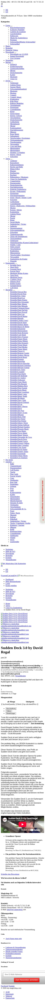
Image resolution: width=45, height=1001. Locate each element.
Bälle (12, 464)
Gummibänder (15, 109)
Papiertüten (14, 484)
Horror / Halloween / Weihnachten (22, 206)
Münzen (13, 132)
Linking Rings (15, 85)
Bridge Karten (15, 284)
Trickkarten (14, 505)
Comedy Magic (15, 97)
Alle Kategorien (20, 564)
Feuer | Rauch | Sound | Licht (20, 198)
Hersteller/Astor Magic (18, 382)
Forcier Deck (15, 271)
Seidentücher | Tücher (18, 224)
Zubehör (9, 462)
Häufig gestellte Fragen (14, 952)
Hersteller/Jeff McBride (18, 376)
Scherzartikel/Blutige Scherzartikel (22, 42)
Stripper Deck (15, 282)
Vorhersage (14, 83)
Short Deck (14, 267)
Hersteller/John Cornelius (19, 445)
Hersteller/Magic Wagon (19, 435)
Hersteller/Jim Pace (17, 411)
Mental (12, 71)
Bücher (8, 62)
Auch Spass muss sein (14, 939)
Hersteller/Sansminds (18, 454)
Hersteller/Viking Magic (19, 456)
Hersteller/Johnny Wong (19, 423)
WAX (12, 540)
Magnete (13, 515)
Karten (12, 75)
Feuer (12, 511)
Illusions (13, 93)
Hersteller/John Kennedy (19, 343)
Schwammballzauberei (18, 89)
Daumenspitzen (15, 468)
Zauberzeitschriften (17, 69)
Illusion (13, 208)
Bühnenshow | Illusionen (19, 177)
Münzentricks (15, 253)
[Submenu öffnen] (11, 26)
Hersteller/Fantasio (17, 359)
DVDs (8, 81)
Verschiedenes (15, 118)
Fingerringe (14, 107)
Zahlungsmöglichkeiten (14, 949)
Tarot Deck (14, 275)
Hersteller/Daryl (16, 409)
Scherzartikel (15, 44)
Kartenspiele (10, 263)
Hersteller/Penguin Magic (19, 429)
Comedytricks (15, 181)
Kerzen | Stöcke (16, 210)
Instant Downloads (17, 56)
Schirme (13, 486)
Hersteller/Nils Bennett (18, 384)
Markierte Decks (16, 277)
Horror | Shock (15, 155)
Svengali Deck (15, 269)
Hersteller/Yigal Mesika (18, 347)
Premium (13, 40)
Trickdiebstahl (15, 105)
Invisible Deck (15, 265)
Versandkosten (11, 560)
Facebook (4, 986)
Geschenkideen (15, 34)
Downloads (10, 52)
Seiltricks (13, 226)
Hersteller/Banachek (17, 361)
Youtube (11, 986)
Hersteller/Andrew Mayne (19, 355)
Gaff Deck (14, 288)
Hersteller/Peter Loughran (19, 392)
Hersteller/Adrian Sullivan (19, 425)
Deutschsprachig (16, 73)
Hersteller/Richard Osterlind (20, 366)
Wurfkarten (14, 480)
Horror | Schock (16, 116)
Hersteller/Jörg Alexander (19, 302)
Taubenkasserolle (16, 234)
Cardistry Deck (15, 279)
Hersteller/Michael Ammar (19, 368)
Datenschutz (10, 998)
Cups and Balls (15, 146)
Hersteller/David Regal (18, 357)
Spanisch (13, 64)
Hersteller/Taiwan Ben (18, 292)
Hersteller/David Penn (18, 294)
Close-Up (13, 79)
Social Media (15, 222)
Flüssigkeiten (15, 497)
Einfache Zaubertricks (18, 189)
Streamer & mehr (16, 503)
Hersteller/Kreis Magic (18, 390)
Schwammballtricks (17, 230)
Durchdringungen (16, 130)
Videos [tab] (8, 711)
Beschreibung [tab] (11, 708)
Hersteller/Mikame (17, 415)
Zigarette (13, 261)
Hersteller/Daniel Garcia (19, 441)
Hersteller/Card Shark (18, 335)
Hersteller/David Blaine (18, 316)
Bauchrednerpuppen (17, 28)
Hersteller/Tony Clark (18, 400)
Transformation (15, 142)
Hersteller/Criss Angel (18, 447)
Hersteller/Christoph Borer (19, 308)
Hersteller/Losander (17, 372)
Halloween (14, 36)
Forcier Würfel (15, 476)
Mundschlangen (16, 501)
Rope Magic (14, 134)
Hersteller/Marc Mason (18, 304)
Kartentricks (14, 212)
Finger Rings (15, 114)
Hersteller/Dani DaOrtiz (19, 310)
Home (8, 604)
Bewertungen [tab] (10, 713)
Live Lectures (15, 58)
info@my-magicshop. (15, 910)
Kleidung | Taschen (17, 525)
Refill (12, 529)
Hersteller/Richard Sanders (20, 427)
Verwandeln (14, 144)
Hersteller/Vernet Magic (18, 345)
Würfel (12, 538)
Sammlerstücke (15, 286)
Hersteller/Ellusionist (17, 329)
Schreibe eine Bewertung (10, 874)
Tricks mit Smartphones (18, 236)
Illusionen (13, 77)
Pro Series (9, 460)
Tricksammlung (15, 239)
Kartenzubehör (15, 493)
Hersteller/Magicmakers (18, 331)
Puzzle (12, 218)
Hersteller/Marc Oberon (18, 406)
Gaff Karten (14, 470)
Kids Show (14, 101)
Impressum (10, 994)
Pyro (12, 488)
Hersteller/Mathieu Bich (19, 386)
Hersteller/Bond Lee (17, 298)
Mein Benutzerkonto (13, 581)
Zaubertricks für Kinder (18, 259)
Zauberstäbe (14, 542)
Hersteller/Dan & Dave (18, 439)
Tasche (12, 472)
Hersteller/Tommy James (19, 452)
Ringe (12, 112)
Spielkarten (14, 536)
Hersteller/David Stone (18, 323)
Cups (12, 478)
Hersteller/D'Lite (16, 404)
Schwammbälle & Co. (18, 509)
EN (7, 12)
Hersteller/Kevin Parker (18, 449)
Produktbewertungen (13, 954)
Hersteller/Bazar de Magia (19, 327)
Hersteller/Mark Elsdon (18, 300)
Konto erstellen (11, 586)
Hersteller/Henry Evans (18, 413)
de (2, 6)
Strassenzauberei (16, 228)
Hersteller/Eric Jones (17, 370)
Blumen (13, 171)
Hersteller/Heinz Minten (19, 341)
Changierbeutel (15, 466)
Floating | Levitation (17, 153)
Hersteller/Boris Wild (18, 417)
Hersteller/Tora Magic (18, 431)
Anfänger (13, 161)
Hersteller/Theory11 (17, 351)
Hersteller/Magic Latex (18, 394)
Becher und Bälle (16, 167)
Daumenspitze (15, 183)
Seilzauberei (14, 136)
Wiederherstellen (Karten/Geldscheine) (24, 243)
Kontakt (8, 558)
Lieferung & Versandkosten (16, 947)
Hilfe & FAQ (10, 551)
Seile (12, 490)
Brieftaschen (14, 173)
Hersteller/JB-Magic (17, 398)
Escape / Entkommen (18, 191)
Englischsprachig (16, 66)
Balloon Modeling (16, 103)
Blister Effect (15, 169)
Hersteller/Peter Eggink (18, 388)
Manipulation (15, 148)
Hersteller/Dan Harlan (18, 421)
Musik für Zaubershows (19, 38)
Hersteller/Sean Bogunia (19, 333)
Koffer (12, 495)
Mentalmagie (15, 124)
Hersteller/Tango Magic (18, 349)
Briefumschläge (16, 531)
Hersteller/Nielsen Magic (19, 325)
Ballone (13, 517)
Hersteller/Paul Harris (18, 374)
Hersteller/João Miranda (19, 306)
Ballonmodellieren (17, 165)
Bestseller (9, 48)
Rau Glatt (13, 482)
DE (7, 10)
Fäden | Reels (15, 513)
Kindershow (14, 99)
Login (8, 584)
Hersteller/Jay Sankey (18, 378)
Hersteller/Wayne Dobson (19, 402)
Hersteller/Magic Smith (18, 396)
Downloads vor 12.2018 (19, 54)
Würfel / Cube (15, 245)
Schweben (14, 157)
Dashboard (10, 579)
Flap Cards (14, 474)
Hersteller (9, 290)
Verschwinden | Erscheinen (20, 138)
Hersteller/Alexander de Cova (21, 437)
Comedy (13, 95)
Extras (8, 26)
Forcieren (13, 200)
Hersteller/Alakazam (17, 380)
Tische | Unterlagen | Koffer (20, 523)
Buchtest (13, 175)
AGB (8, 992)
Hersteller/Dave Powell (18, 312)
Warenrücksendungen (13, 958)
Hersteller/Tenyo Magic (18, 433)
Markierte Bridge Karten (19, 273)
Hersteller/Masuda (16, 318)
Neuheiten (9, 60)
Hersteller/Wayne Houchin (20, 363)
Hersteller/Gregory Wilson (19, 443)
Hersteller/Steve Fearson (19, 337)
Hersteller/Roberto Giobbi (19, 353)
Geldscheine (14, 122)
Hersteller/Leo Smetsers (18, 458)
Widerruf (9, 996)
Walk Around (15, 247)
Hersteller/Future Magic (18, 339)
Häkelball (13, 519)
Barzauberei (14, 163)
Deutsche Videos (12, 50)
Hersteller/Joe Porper (17, 419)
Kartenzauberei (15, 128)
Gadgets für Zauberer (18, 32)
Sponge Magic (15, 87)
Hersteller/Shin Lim (17, 314)
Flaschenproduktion (17, 196)
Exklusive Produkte (17, 30)
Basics (8, 46)
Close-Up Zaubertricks (18, 179)
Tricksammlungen (16, 140)
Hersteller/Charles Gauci (19, 320)
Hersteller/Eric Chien (18, 296)
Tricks (8, 159)
